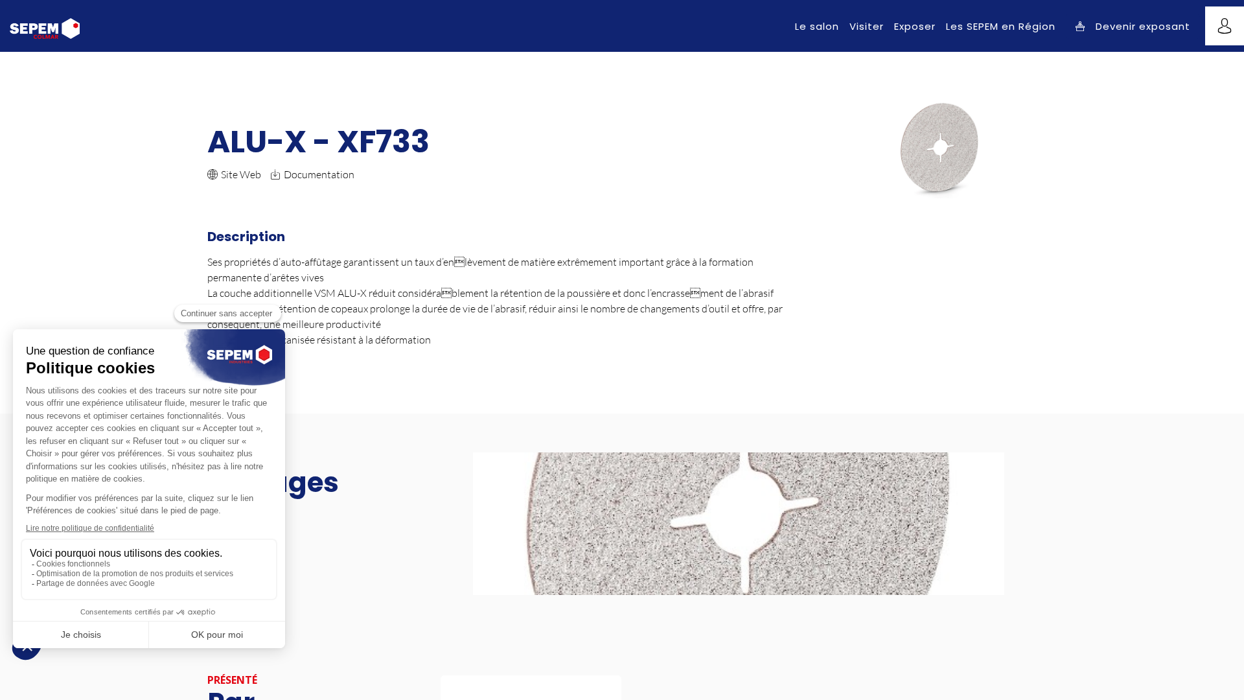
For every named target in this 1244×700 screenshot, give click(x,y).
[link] (817, 25)
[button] (1133, 26)
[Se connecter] (1224, 25)
